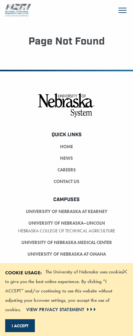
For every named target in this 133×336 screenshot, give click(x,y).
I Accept (20, 326)
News (66, 158)
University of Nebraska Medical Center (66, 242)
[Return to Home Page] (18, 9)
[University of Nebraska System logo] (66, 109)
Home (66, 146)
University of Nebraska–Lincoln (66, 223)
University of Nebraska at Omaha (66, 254)
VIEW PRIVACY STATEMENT (55, 309)
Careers (66, 170)
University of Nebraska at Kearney (66, 211)
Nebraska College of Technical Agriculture (66, 231)
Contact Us (66, 181)
